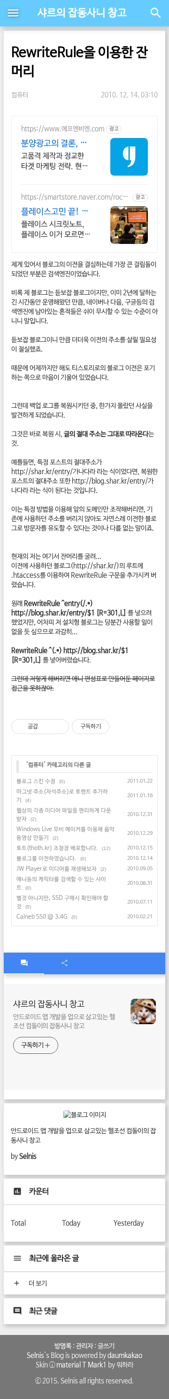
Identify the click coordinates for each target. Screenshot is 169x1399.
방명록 (62, 1346)
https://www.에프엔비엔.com (62, 129)
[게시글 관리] (58, 727)
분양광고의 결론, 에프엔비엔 (54, 144)
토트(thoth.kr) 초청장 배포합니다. (57, 848)
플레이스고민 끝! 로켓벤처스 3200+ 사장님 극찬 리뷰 (55, 212)
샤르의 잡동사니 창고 (82, 13)
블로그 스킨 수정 (35, 781)
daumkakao (125, 1355)
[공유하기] (47, 727)
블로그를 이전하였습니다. (46, 859)
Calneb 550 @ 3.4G (42, 917)
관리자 (84, 1346)
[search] (156, 13)
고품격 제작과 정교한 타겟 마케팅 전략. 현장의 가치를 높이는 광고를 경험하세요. (54, 162)
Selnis (35, 1355)
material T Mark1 (81, 1365)
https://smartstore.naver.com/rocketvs (75, 198)
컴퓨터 (19, 95)
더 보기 (37, 1283)
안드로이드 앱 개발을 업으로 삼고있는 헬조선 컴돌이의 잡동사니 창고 (64, 1021)
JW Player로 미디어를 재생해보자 (56, 869)
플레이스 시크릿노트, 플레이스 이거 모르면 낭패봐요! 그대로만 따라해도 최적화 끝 (54, 230)
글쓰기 (106, 1346)
